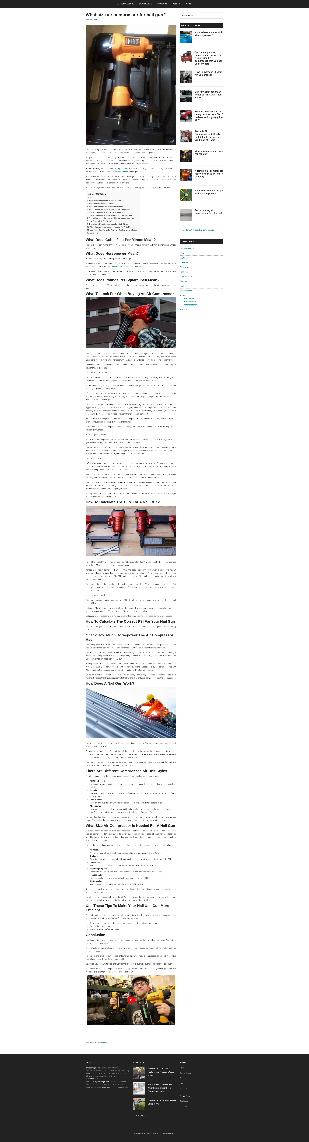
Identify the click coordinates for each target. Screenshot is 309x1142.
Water (182, 295)
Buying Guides (186, 258)
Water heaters (189, 302)
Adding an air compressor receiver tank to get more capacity (209, 173)
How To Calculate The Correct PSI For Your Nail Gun (110, 215)
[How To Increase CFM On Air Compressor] (186, 77)
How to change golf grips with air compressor (209, 192)
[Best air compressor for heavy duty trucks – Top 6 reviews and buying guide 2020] (186, 116)
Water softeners (190, 305)
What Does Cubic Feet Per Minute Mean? (105, 201)
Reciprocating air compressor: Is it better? (208, 212)
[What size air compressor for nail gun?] (186, 156)
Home (182, 1068)
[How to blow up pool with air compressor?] (186, 37)
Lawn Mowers (186, 276)
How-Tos (184, 272)
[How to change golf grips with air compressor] (186, 195)
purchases (106, 1087)
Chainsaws (184, 262)
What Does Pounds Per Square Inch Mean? (106, 207)
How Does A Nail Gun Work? (100, 221)
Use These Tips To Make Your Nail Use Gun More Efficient (113, 230)
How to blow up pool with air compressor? (209, 34)
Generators (184, 267)
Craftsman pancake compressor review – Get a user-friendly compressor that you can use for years (209, 58)
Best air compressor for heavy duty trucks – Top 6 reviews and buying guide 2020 (209, 116)
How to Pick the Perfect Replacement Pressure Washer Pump (161, 1072)
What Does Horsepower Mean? (101, 204)
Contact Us (184, 1106)
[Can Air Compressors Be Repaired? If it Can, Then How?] (186, 96)
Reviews (183, 281)
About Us (183, 1088)
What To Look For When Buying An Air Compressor (110, 210)
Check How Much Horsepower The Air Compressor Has (111, 218)
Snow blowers (186, 291)
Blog (182, 253)
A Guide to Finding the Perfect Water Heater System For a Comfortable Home (160, 1087)
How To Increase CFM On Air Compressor (208, 73)
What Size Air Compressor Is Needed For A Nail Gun (111, 227)
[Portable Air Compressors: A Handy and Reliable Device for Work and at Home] (186, 136)
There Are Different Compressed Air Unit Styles (108, 224)
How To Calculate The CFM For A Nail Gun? (106, 212)
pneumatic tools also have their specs (128, 266)
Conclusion (94, 233)
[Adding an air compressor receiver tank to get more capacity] (186, 175)
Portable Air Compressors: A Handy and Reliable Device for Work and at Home (207, 135)
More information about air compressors (197, 230)
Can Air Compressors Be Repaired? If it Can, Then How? (208, 94)
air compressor (121, 172)
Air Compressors (101, 1043)
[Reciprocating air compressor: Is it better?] (186, 215)
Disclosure (184, 1101)
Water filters (188, 298)
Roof (182, 286)
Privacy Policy (185, 1096)
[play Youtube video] (131, 1000)
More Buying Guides (141, 1116)
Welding (183, 309)
